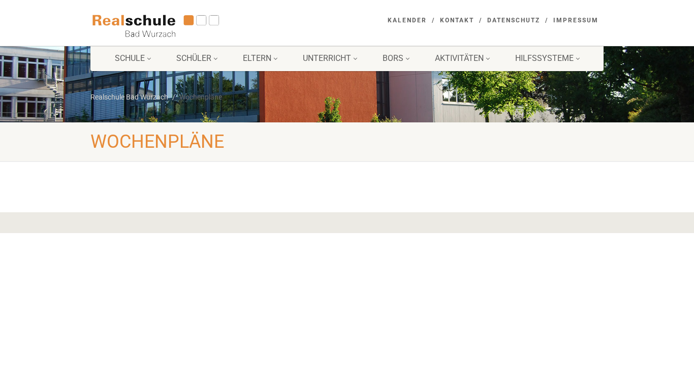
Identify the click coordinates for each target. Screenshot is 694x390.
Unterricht (327, 58)
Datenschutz (513, 20)
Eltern (257, 58)
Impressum (575, 20)
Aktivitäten (459, 58)
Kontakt (457, 20)
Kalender (407, 20)
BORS (393, 58)
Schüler (193, 58)
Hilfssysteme (544, 58)
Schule (130, 58)
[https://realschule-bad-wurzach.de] (170, 25)
